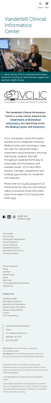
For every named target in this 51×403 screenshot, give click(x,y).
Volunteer (7, 272)
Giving (5, 269)
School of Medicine (10, 242)
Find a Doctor (8, 236)
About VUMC (8, 233)
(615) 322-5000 (12, 340)
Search (40, 7)
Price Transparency (10, 315)
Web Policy (7, 280)
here (13, 198)
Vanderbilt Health (10, 298)
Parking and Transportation (14, 239)
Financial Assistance (11, 253)
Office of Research (10, 266)
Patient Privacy (8, 274)
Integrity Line (8, 286)
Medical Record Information (14, 304)
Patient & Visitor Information (14, 307)
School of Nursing (10, 245)
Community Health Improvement (16, 283)
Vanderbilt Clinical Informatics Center (25, 25)
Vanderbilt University (11, 248)
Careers (6, 313)
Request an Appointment (13, 310)
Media (5, 277)
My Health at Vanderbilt (12, 301)
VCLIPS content (29, 183)
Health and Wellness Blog (23, 217)
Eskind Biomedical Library (13, 250)
